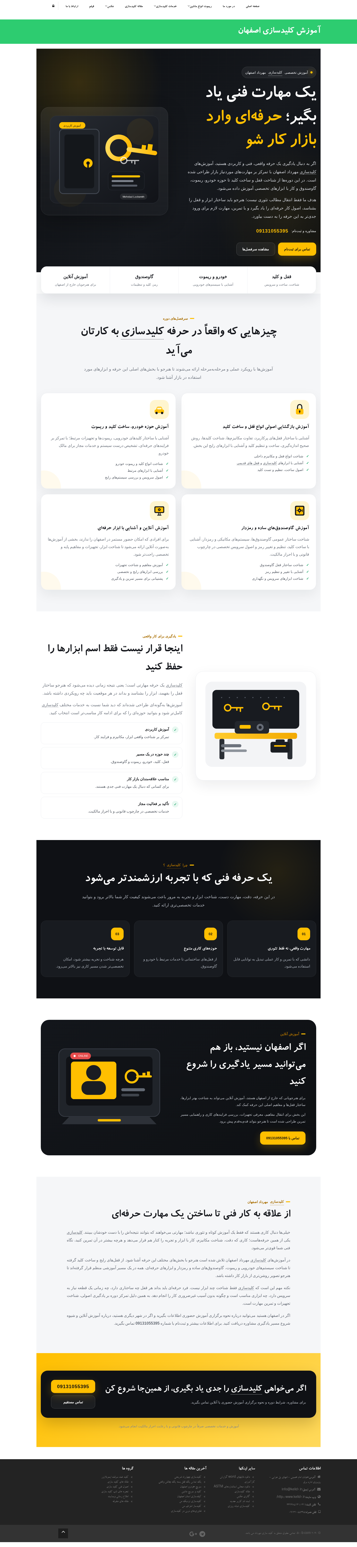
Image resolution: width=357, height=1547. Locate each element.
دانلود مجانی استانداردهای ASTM (232, 1487)
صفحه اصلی (252, 6)
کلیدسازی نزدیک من (190, 1501)
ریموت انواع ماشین (201, 6)
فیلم (91, 6)
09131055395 (73, 1386)
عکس (110, 6)
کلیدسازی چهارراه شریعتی (187, 1477)
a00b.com (304, 1533)
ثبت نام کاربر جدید (240, 1501)
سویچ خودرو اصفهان (190, 1487)
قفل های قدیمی (248, 463)
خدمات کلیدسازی (166, 6)
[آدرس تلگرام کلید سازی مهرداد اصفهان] (202, 1535)
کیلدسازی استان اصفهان (189, 1497)
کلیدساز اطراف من (191, 1506)
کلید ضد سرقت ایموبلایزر (114, 1477)
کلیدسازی (275, 72)
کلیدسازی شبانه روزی (239, 1506)
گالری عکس (243, 1497)
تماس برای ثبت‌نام (297, 249)
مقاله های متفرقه (120, 1501)
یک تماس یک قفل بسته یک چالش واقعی (179, 1482)
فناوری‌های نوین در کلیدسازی (186, 1511)
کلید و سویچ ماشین (191, 1492)
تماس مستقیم (73, 1402)
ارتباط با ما (72, 6)
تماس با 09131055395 (282, 1138)
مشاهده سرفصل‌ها (255, 249)
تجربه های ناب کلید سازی (114, 1492)
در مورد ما (229, 6)
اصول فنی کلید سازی (117, 1487)
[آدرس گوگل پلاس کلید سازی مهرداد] (193, 1535)
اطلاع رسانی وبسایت (118, 1497)
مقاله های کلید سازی (117, 1482)
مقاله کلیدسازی (134, 6)
